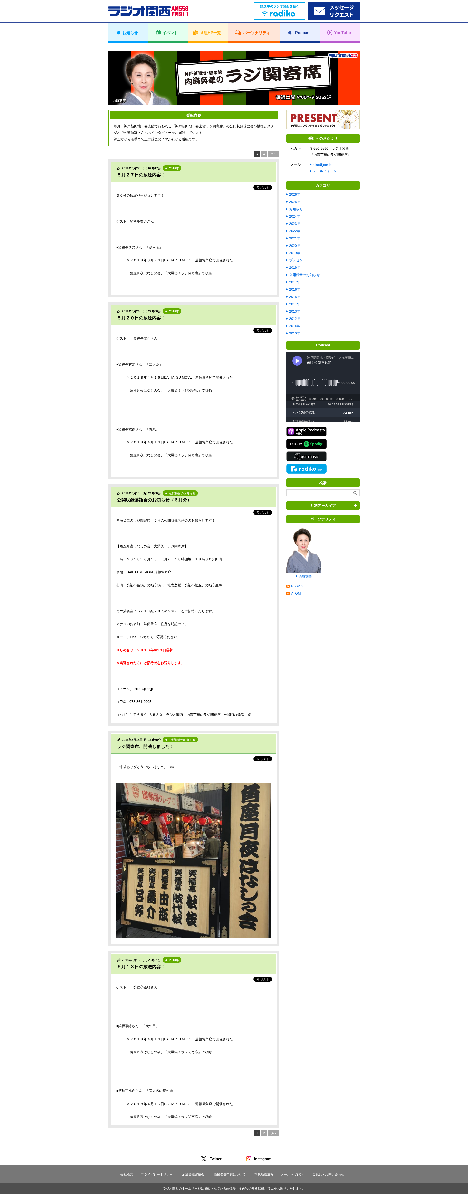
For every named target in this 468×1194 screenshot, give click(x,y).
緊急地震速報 (263, 1174)
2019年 (294, 253)
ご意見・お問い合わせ (328, 1174)
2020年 (294, 246)
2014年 (294, 304)
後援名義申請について (229, 1174)
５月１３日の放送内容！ (141, 966)
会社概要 (126, 1174)
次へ (273, 153)
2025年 (294, 202)
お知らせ (296, 209)
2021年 (294, 238)
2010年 (294, 333)
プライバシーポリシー (157, 1174)
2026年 (294, 194)
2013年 (294, 311)
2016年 (294, 289)
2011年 (294, 326)
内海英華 (305, 576)
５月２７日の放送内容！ (141, 174)
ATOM (296, 593)
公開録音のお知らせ (304, 275)
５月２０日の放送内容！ (141, 317)
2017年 (294, 282)
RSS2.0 (297, 586)
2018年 (294, 267)
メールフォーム (325, 171)
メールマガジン (292, 1174)
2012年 (294, 319)
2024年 (294, 216)
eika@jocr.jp (322, 165)
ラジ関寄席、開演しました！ (145, 746)
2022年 (294, 231)
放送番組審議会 (193, 1174)
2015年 (294, 297)
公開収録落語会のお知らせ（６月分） (154, 499)
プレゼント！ (299, 260)
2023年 (294, 224)
